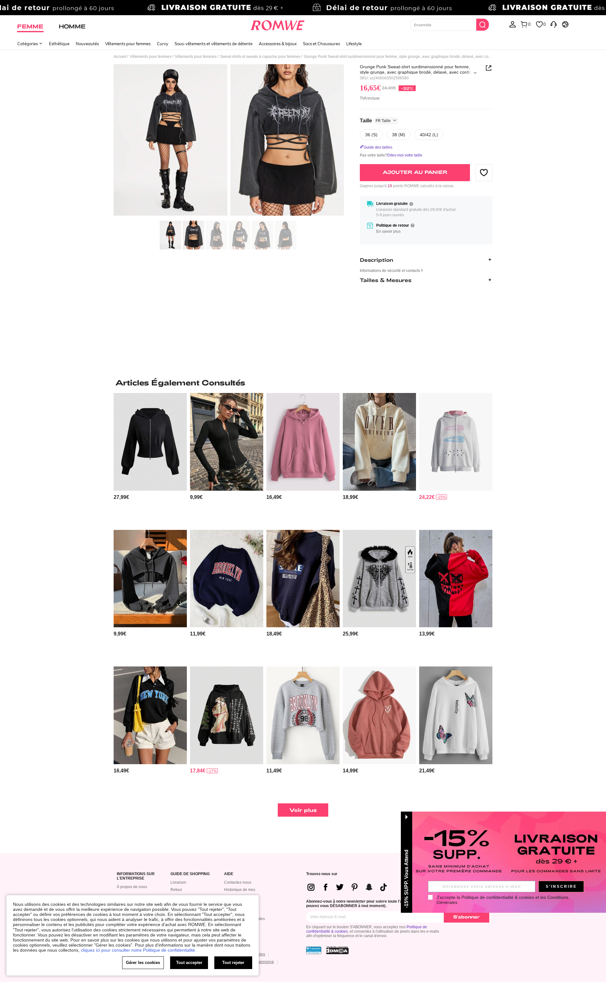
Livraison (178, 882)
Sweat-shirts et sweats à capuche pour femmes (260, 56)
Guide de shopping (190, 874)
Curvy (162, 43)
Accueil (120, 56)
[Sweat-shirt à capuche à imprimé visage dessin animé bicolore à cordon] (455, 579)
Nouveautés (87, 43)
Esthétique (59, 43)
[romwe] (277, 24)
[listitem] (150, 459)
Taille (375, 120)
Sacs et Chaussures (321, 43)
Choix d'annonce (259, 962)
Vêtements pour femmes (128, 43)
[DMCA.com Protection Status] (337, 950)
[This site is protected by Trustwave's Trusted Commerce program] (313, 950)
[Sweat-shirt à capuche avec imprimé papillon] (455, 715)
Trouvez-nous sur (321, 874)
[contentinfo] (121, 497)
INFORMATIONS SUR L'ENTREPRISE (136, 876)
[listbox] (512, 24)
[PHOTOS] (229, 141)
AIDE (228, 874)
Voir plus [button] (303, 810)
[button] (483, 172)
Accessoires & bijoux (278, 43)
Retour (176, 889)
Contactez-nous (237, 882)
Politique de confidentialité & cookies (497, 897)
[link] (303, 7)
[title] (303, 382)
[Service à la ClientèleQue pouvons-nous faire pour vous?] (553, 24)
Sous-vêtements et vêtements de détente (213, 43)
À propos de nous (132, 887)
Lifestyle (354, 43)
